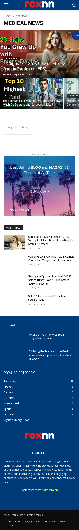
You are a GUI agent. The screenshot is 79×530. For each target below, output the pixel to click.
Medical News (11, 58)
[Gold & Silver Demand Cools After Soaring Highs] (14, 302)
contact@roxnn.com (47, 490)
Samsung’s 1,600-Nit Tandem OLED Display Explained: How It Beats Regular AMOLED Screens (50, 240)
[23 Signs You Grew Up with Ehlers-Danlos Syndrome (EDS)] (39, 54)
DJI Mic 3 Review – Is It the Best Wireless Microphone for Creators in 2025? (50, 355)
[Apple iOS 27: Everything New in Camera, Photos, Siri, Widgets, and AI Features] (14, 262)
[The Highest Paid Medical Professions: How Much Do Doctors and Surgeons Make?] (31, 93)
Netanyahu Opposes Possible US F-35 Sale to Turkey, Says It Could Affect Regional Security (49, 280)
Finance (8, 96)
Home (7, 15)
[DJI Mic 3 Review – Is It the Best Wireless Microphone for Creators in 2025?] (14, 355)
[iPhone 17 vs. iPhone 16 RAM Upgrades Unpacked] (14, 338)
